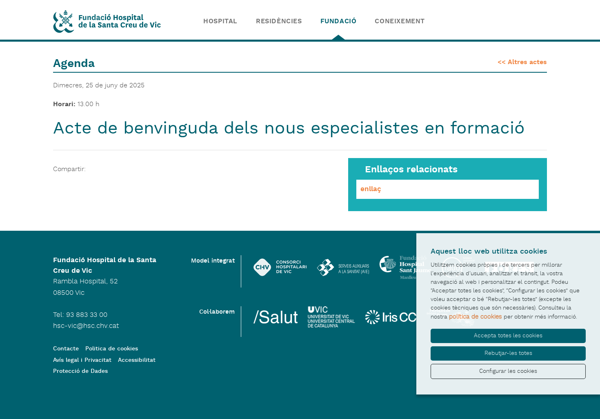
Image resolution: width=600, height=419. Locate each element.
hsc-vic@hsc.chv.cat (86, 325)
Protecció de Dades (80, 371)
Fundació (338, 21)
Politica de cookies (111, 349)
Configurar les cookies (508, 371)
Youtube (510, 24)
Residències (279, 21)
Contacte (66, 349)
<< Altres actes (522, 62)
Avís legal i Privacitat (82, 360)
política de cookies (475, 317)
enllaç (370, 189)
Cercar (535, 24)
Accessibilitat (137, 360)
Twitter (445, 24)
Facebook (488, 24)
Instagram (466, 24)
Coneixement (400, 21)
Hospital (220, 21)
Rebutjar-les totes (508, 353)
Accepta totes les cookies (508, 335)
